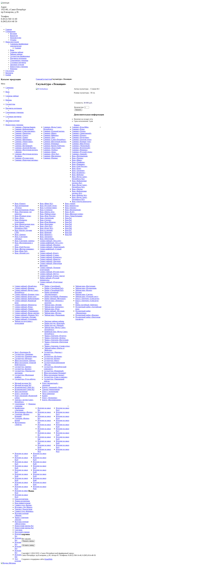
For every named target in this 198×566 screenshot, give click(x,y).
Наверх (77, 125)
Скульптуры (47, 79)
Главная (39, 79)
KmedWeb (48, 559)
